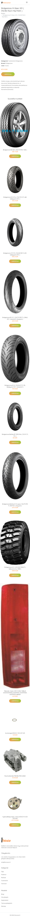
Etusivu (3, 13)
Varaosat (3, 883)
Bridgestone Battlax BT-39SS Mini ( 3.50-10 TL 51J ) (15, 435)
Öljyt (2, 871)
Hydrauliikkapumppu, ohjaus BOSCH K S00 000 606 (15, 817)
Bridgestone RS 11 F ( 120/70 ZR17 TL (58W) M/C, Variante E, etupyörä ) (15, 318)
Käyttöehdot (4, 900)
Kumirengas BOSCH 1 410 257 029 (15, 733)
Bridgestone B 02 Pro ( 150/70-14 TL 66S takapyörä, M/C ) (15, 198)
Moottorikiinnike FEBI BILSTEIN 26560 (15, 776)
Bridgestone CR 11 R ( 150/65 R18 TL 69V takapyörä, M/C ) (15, 254)
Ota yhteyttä (4, 897)
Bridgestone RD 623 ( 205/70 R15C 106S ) (15, 150)
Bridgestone (19, 61)
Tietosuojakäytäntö (6, 903)
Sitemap (3, 906)
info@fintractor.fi (6, 862)
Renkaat (3, 877)
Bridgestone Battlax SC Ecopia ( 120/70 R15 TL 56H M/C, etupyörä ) (15, 505)
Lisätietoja (7, 74)
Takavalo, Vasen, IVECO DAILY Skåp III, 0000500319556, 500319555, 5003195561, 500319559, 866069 (15, 692)
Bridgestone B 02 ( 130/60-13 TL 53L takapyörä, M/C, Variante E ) (15, 386)
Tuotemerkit (11, 61)
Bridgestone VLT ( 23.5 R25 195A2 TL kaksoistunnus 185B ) (15, 568)
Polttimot (3, 874)
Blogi (2, 894)
